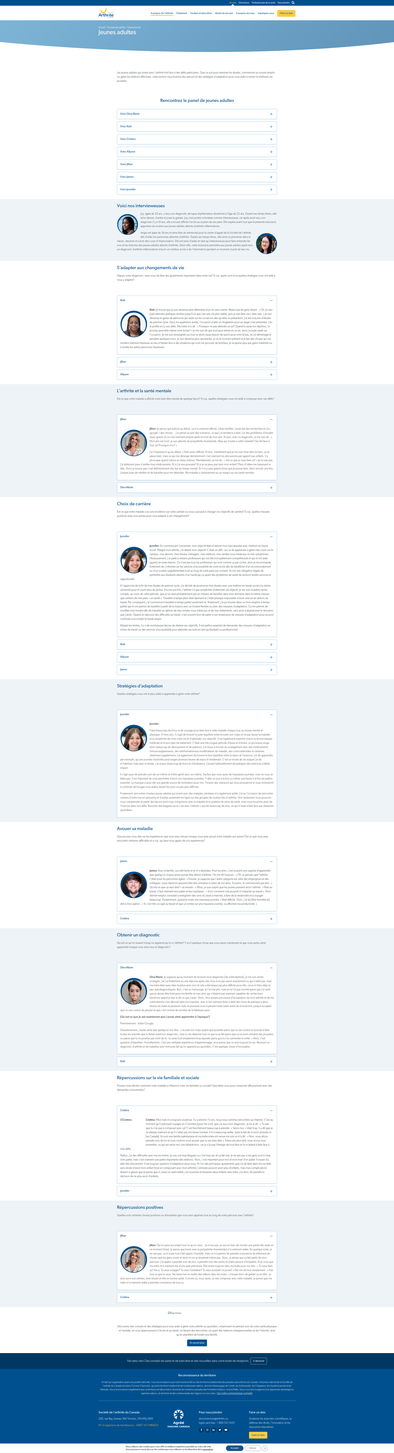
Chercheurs (244, 3)
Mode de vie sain (224, 13)
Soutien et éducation (201, 13)
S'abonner (258, 1361)
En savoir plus (197, 1343)
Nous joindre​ (283, 3)
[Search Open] (293, 2)
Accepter (235, 1448)
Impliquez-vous (266, 13)
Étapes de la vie (134, 27)
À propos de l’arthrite (162, 13)
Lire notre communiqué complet (234, 1393)
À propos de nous (245, 13)
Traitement (181, 13)
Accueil (232, 3)
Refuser (252, 1448)
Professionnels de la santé (263, 3)
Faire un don (258, 1435)
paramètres (208, 1449)
